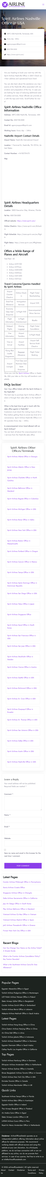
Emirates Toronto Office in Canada (15, 1081)
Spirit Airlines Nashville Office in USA (21, 762)
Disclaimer (21, 1170)
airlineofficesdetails (16, 1167)
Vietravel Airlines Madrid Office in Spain (18, 920)
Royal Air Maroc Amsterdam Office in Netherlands (21, 1125)
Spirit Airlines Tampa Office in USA (20, 572)
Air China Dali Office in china (13, 1033)
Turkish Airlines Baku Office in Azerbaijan (17, 1100)
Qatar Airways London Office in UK (15, 1117)
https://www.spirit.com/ (26, 221)
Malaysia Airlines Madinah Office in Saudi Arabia (20, 1013)
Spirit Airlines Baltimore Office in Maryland (19, 489)
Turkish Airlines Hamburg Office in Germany (19, 1060)
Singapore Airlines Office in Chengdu (17, 893)
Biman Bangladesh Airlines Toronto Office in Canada (21, 1073)
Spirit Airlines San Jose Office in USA (21, 646)
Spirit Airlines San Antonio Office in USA (22, 730)
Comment (8, 794)
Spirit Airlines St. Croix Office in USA (21, 698)
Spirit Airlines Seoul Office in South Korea (20, 626)
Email (7, 826)
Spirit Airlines (24, 373)
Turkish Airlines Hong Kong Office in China (18, 1024)
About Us (3, 1171)
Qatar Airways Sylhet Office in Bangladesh (18, 1001)
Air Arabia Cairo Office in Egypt (14, 1113)
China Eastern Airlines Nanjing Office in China (19, 1029)
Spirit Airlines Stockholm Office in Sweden (20, 658)
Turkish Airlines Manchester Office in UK (17, 1085)
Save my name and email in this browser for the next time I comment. (22, 854)
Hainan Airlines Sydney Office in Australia (18, 1069)
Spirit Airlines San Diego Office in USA (22, 593)
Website (7, 838)
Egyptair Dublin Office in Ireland (14, 1104)
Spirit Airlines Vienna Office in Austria (21, 667)
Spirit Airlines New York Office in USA (21, 530)
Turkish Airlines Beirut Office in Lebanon (17, 1009)
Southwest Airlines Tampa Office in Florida (18, 1096)
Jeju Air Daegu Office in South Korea (17, 903)
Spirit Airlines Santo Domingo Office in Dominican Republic (22, 584)
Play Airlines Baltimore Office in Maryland (18, 909)
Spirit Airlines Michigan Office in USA (21, 509)
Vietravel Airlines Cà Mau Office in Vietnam (19, 914)
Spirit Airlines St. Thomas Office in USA (22, 719)
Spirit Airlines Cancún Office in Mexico (22, 562)
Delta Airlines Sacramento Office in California (20, 898)
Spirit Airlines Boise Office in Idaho (20, 519)
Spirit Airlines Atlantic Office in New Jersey (21, 468)
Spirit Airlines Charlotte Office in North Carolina (22, 479)
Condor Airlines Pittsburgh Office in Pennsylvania (22, 882)
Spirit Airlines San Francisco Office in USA (21, 637)
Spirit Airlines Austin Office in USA (20, 751)
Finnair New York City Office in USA (17, 930)
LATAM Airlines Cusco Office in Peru (16, 1121)
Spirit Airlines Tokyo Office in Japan (20, 604)
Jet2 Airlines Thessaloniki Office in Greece (19, 925)
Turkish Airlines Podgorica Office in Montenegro (20, 993)
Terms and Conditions (32, 1171)
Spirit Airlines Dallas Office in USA (20, 741)
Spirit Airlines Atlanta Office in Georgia (22, 456)
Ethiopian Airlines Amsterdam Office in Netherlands (21, 1064)
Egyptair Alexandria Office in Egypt (15, 989)
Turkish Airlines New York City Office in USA (19, 1077)
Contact (11, 1170)
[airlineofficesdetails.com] (13, 4)
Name (7, 815)
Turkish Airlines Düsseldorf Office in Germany (19, 1041)
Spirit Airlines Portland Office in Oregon (22, 551)
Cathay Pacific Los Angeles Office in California (19, 1049)
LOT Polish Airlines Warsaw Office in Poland (18, 997)
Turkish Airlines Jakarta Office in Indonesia (18, 1037)
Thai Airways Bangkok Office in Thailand (17, 1108)
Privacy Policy (41, 1171)
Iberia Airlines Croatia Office (14, 887)
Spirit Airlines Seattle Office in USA (20, 677)
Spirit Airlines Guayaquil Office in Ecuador (20, 710)
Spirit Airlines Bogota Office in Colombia (22, 498)
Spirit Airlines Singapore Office (19, 614)
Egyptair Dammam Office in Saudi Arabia (17, 1045)
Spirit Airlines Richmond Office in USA (22, 688)
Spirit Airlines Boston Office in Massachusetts (18, 542)
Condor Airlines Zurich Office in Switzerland (18, 1005)
